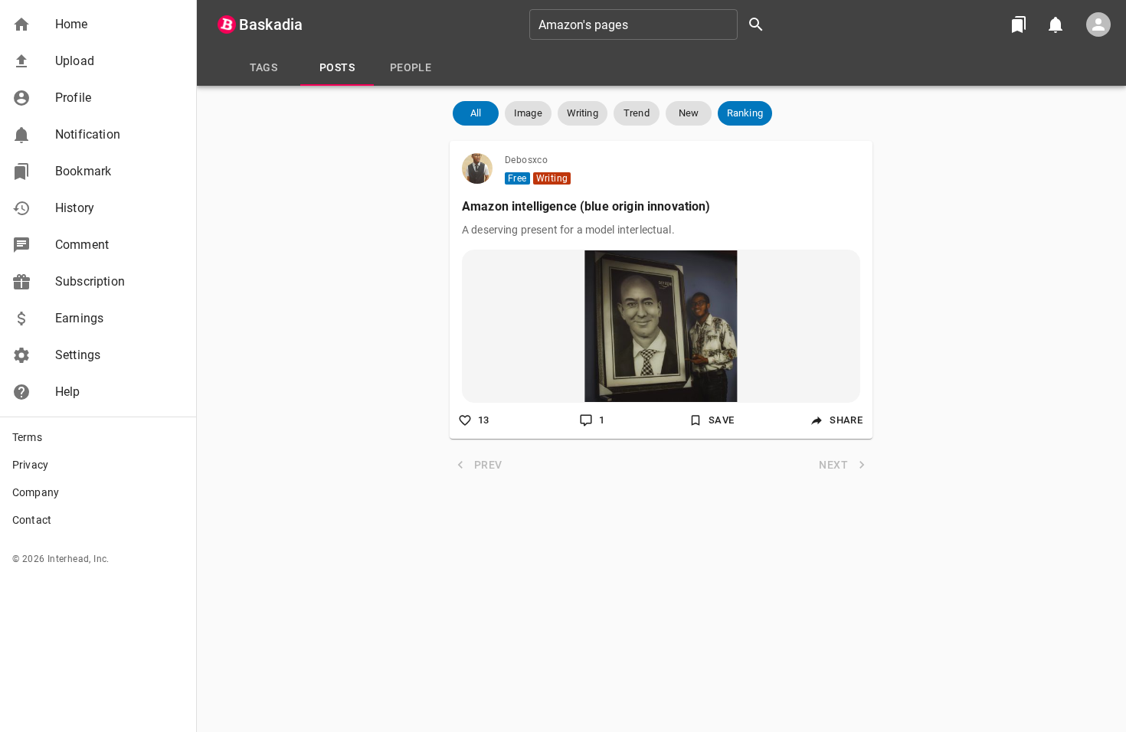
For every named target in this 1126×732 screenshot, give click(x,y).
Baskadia (271, 24)
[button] (98, 24)
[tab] (263, 67)
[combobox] (651, 24)
